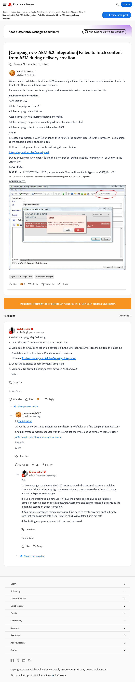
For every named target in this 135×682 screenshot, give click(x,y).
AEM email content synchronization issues (38, 437)
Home (4, 12)
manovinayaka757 (25, 71)
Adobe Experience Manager (42, 12)
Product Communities (19, 12)
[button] (116, 15)
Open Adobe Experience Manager (106, 31)
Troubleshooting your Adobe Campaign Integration (49, 358)
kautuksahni (25, 421)
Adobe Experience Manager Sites (69, 12)
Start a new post (89, 303)
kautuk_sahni (23, 328)
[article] (66, 364)
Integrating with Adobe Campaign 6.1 (29, 152)
